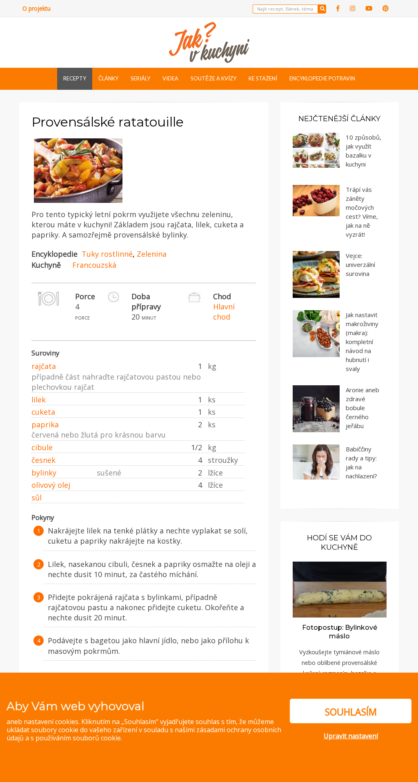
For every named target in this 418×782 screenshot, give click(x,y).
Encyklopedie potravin (322, 78)
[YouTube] (368, 8)
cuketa (43, 412)
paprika (45, 424)
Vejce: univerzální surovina (360, 264)
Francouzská (94, 265)
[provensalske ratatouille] (78, 203)
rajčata (43, 366)
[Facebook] (338, 8)
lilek (38, 399)
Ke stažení (263, 78)
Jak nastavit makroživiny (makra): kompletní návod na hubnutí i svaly (362, 342)
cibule (42, 447)
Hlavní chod (224, 312)
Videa (170, 78)
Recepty (74, 78)
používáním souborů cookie (78, 737)
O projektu (36, 8)
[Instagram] (352, 8)
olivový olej (50, 485)
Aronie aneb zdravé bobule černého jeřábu (362, 408)
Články (108, 78)
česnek (43, 460)
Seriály (140, 78)
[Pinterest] (385, 8)
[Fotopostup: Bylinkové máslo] (340, 589)
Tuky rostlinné (107, 254)
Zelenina (152, 254)
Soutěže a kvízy (213, 78)
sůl (36, 497)
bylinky (43, 473)
